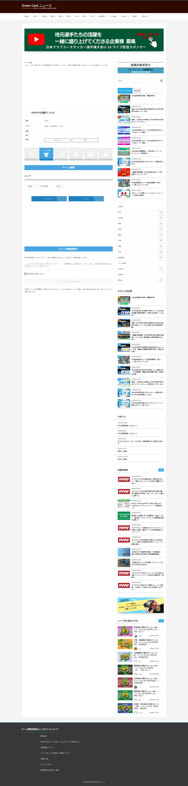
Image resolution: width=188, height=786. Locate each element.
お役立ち (124, 16)
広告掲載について (47, 747)
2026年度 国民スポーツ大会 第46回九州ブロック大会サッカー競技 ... (147, 131)
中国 (76, 16)
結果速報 (101, 16)
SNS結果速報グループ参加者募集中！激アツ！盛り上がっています (146, 184)
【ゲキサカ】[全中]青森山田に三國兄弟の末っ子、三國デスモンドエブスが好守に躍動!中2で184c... (147, 481)
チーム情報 (46, 150)
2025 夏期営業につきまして (127, 433)
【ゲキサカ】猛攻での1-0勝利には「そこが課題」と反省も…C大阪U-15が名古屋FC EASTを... (147, 587)
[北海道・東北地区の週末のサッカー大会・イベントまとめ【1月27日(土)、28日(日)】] (125, 708)
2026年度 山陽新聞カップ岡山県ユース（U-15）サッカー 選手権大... (146, 152)
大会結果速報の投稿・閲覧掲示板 (142, 96)
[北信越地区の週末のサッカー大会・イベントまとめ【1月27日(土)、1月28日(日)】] (125, 657)
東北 (35, 16)
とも (139, 648)
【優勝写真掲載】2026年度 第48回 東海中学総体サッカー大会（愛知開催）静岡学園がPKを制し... (147, 337)
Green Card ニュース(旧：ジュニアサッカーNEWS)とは (60, 742)
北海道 (26, 16)
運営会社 (44, 736)
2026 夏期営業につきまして (127, 426)
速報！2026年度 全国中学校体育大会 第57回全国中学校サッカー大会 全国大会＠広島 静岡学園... (147, 325)
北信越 (44, 16)
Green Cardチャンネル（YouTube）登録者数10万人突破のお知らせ (140, 442)
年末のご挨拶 (122, 459)
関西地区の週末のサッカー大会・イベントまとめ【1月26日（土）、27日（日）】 (146, 668)
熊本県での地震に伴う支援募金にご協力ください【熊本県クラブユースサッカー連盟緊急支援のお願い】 (147, 518)
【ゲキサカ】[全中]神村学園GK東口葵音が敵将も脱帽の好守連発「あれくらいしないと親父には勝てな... (147, 493)
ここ (139, 687)
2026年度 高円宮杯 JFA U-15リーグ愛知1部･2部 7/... (147, 163)
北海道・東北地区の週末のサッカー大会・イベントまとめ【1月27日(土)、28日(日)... (146, 706)
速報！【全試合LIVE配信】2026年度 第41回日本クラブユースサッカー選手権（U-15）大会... (147, 383)
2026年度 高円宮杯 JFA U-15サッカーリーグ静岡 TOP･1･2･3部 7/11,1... (146, 404)
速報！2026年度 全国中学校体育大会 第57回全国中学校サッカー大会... (147, 110)
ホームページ (57, 140)
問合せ (144, 16)
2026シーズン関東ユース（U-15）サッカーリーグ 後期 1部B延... (147, 194)
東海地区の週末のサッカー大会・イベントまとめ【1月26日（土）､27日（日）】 (146, 629)
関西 (68, 16)
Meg (139, 700)
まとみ (140, 712)
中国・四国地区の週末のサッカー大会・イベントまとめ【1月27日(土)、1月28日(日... (146, 642)
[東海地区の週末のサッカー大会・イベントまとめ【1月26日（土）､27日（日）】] (125, 631)
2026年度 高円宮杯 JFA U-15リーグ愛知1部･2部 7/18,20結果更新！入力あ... (147, 394)
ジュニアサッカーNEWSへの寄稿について (55, 753)
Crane (140, 674)
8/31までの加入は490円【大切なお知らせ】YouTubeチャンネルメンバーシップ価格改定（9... (146, 506)
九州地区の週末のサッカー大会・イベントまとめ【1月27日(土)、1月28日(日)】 (146, 681)
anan (139, 636)
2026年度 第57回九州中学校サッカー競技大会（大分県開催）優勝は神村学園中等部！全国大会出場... (147, 372)
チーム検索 (112, 16)
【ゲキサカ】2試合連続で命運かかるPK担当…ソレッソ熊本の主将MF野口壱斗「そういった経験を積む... (147, 542)
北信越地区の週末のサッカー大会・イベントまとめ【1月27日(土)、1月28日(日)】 (145, 655)
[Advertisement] (68, 87)
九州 (92, 16)
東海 (60, 16)
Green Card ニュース (37, 5)
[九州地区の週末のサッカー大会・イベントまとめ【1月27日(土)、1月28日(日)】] (125, 682)
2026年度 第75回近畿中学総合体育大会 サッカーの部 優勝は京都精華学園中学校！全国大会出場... (147, 349)
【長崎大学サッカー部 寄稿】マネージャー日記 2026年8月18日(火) (147, 564)
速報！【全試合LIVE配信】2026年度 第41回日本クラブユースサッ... (147, 121)
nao (139, 661)
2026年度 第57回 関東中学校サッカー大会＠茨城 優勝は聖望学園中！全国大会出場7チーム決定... (147, 313)
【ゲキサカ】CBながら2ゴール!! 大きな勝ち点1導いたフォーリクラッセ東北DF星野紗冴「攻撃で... (147, 575)
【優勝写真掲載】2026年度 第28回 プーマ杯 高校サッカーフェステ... (146, 173)
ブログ (85, 140)
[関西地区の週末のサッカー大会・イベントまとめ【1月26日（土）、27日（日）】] (125, 670)
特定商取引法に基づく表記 (50, 770)
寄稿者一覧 (44, 759)
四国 (84, 16)
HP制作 (134, 16)
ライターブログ (46, 764)
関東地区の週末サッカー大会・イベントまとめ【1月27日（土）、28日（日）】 (146, 693)
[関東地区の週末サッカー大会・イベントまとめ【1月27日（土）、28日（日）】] (125, 695)
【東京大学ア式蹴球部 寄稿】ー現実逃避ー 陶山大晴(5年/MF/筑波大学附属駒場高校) (147, 553)
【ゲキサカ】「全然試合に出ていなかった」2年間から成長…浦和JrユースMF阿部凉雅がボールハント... (147, 530)
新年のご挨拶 (122, 451)
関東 (52, 16)
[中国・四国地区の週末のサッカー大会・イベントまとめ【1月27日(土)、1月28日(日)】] (125, 644)
